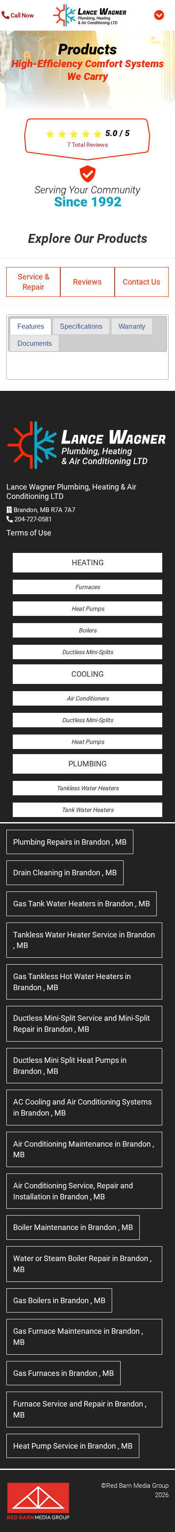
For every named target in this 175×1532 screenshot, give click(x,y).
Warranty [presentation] (132, 326)
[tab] (30, 326)
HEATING (88, 562)
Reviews (87, 281)
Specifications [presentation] (81, 326)
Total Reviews (87, 144)
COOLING (87, 673)
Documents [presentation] (34, 343)
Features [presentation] (30, 326)
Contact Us (141, 281)
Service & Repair (33, 281)
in (70, 841)
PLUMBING (87, 763)
